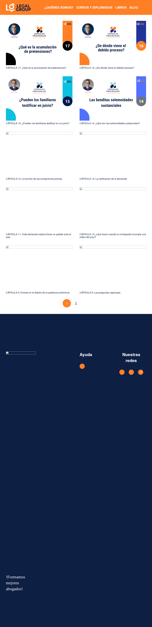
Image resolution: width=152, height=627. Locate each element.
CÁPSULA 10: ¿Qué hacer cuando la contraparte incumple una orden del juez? (113, 235)
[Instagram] (131, 372)
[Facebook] (122, 372)
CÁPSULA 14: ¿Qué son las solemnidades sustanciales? (110, 123)
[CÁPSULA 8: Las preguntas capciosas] (113, 247)
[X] (140, 372)
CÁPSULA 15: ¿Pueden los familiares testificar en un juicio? (37, 123)
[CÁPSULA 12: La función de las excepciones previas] (39, 133)
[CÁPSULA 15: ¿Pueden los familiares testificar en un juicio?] (39, 77)
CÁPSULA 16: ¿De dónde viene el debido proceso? (107, 67)
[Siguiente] (85, 303)
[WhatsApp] (82, 366)
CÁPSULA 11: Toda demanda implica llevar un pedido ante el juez (38, 235)
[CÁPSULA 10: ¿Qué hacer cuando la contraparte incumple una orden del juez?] (113, 188)
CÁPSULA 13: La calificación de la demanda (103, 178)
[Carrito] (143, 7)
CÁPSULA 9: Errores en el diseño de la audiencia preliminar (38, 292)
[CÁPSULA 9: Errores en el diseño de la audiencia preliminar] (39, 247)
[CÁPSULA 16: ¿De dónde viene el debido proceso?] (113, 22)
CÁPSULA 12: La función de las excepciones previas (34, 178)
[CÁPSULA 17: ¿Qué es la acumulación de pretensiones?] (39, 22)
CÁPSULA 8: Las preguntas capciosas (100, 292)
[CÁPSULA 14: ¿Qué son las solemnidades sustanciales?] (113, 77)
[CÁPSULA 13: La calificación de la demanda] (113, 133)
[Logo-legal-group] (18, 7)
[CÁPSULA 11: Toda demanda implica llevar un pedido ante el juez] (39, 188)
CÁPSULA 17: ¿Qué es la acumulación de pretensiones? (36, 67)
